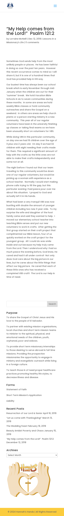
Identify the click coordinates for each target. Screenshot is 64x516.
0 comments (32, 42)
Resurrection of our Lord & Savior (24, 413)
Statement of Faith (16, 389)
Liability (10, 400)
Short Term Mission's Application (24, 395)
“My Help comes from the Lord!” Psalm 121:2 (30, 438)
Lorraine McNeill (18, 38)
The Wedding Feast (16, 425)
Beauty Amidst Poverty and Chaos (25, 430)
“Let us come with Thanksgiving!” (24, 417)
